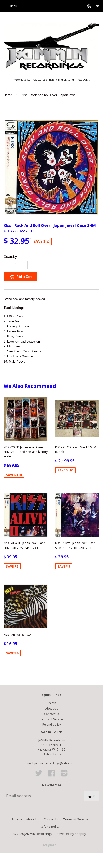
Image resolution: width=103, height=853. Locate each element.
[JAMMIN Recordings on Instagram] (64, 775)
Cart (96, 6)
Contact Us (51, 714)
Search (51, 703)
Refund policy (51, 724)
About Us (51, 709)
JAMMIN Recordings (38, 834)
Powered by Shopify (71, 834)
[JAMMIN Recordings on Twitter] (38, 775)
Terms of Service (51, 719)
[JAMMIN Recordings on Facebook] (51, 775)
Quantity (10, 256)
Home (8, 95)
